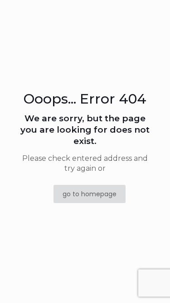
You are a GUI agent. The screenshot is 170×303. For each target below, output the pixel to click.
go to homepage (90, 194)
